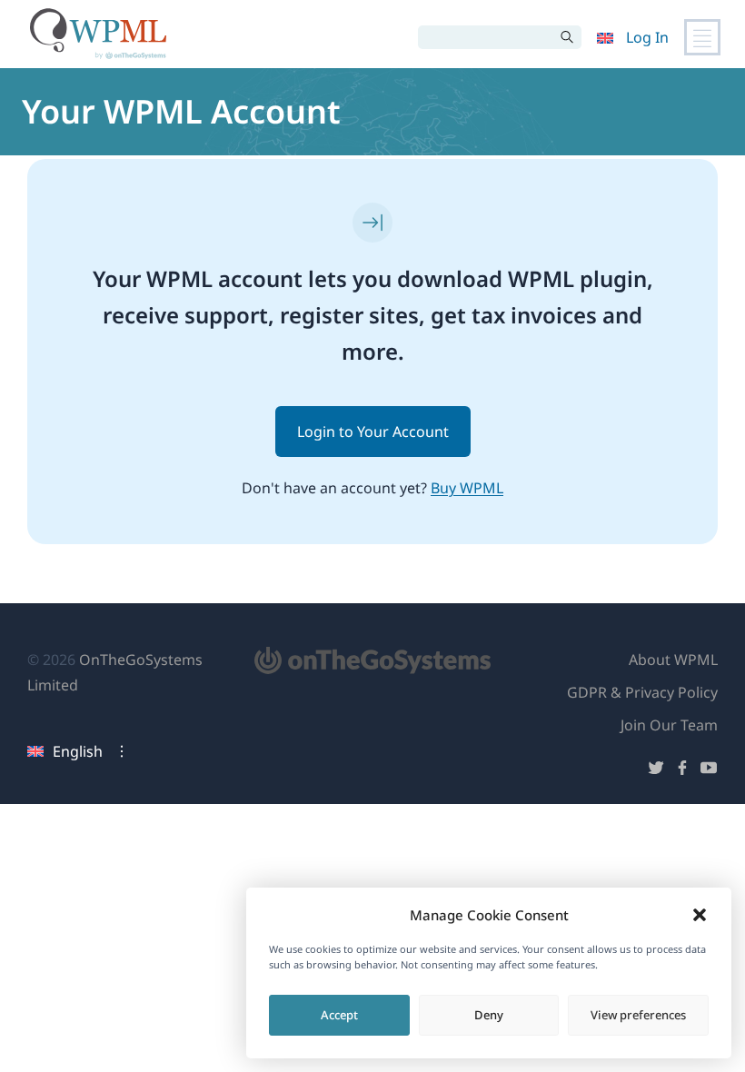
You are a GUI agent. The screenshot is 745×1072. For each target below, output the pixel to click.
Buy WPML (467, 488)
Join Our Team (669, 725)
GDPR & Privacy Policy (642, 692)
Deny (488, 1015)
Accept (339, 1015)
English (78, 751)
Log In (647, 37)
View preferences (638, 1015)
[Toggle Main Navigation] (702, 37)
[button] (699, 915)
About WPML (673, 660)
